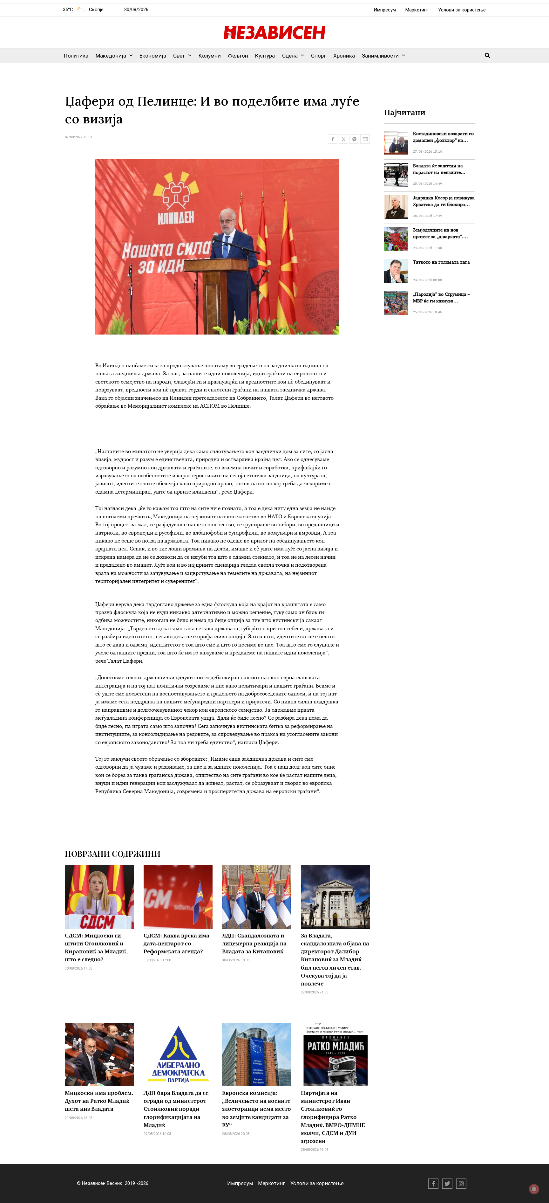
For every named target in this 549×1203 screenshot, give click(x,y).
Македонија (111, 55)
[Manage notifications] (534, 1189)
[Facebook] (433, 1184)
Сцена (290, 55)
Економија (152, 55)
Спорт (318, 55)
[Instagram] (461, 1184)
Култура (265, 55)
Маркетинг (417, 10)
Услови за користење (462, 10)
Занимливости (380, 55)
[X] (447, 1184)
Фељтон (238, 55)
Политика (76, 55)
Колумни (210, 55)
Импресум (385, 10)
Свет (179, 55)
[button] (129, 56)
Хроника (344, 55)
